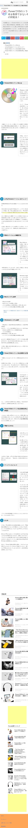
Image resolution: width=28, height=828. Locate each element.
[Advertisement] (17, 715)
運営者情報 (3, 826)
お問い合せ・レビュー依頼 (6, 822)
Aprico (2, 815)
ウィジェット (3, 819)
